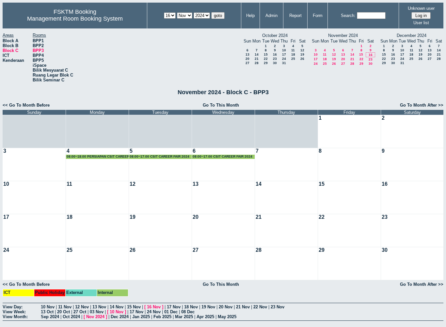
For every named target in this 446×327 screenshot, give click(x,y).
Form (318, 15)
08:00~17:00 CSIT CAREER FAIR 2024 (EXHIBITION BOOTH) (159, 157)
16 (275, 54)
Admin (271, 15)
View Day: (13, 306)
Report (295, 15)
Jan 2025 (141, 316)
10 (284, 50)
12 (302, 50)
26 (302, 58)
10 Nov (48, 306)
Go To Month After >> (421, 105)
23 (275, 58)
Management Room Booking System (75, 18)
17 (284, 54)
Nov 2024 (95, 316)
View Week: (14, 311)
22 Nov (260, 306)
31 (284, 63)
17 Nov (174, 306)
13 (247, 54)
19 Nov (208, 306)
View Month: (15, 316)
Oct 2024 (71, 316)
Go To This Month (221, 105)
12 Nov (82, 306)
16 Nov (154, 306)
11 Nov (65, 306)
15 (266, 54)
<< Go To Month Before (26, 105)
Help (250, 15)
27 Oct (79, 311)
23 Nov (277, 306)
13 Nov (99, 306)
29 (266, 63)
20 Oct (63, 311)
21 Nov (243, 306)
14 (257, 54)
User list (421, 22)
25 (293, 58)
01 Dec (171, 311)
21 (257, 58)
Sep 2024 (50, 316)
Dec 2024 (120, 316)
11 (293, 50)
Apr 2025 (205, 316)
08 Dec (188, 311)
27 (247, 63)
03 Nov (97, 311)
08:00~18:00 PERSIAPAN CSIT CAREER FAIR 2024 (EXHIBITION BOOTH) (98, 157)
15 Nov (134, 306)
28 (257, 63)
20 (247, 58)
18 (293, 54)
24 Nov (154, 311)
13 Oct (47, 311)
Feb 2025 (162, 316)
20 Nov (225, 306)
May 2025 (227, 316)
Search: (348, 15)
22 (266, 58)
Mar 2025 (184, 316)
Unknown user (421, 8)
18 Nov (191, 306)
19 (302, 54)
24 (284, 58)
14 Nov (116, 306)
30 (275, 63)
